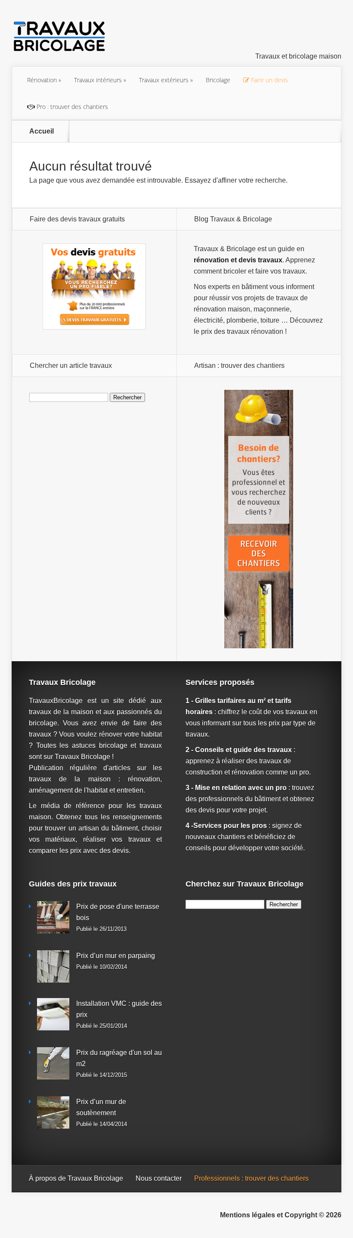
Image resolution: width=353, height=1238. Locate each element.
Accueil (41, 131)
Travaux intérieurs (98, 80)
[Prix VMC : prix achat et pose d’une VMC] (53, 1014)
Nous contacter (159, 1178)
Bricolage (218, 80)
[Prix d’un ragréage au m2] (53, 1063)
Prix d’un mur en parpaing (115, 955)
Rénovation (42, 80)
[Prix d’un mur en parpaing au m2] (53, 966)
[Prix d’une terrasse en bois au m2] (53, 917)
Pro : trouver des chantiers (71, 107)
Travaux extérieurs (164, 80)
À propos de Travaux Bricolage (76, 1178)
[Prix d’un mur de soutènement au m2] (53, 1112)
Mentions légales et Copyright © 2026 (280, 1215)
